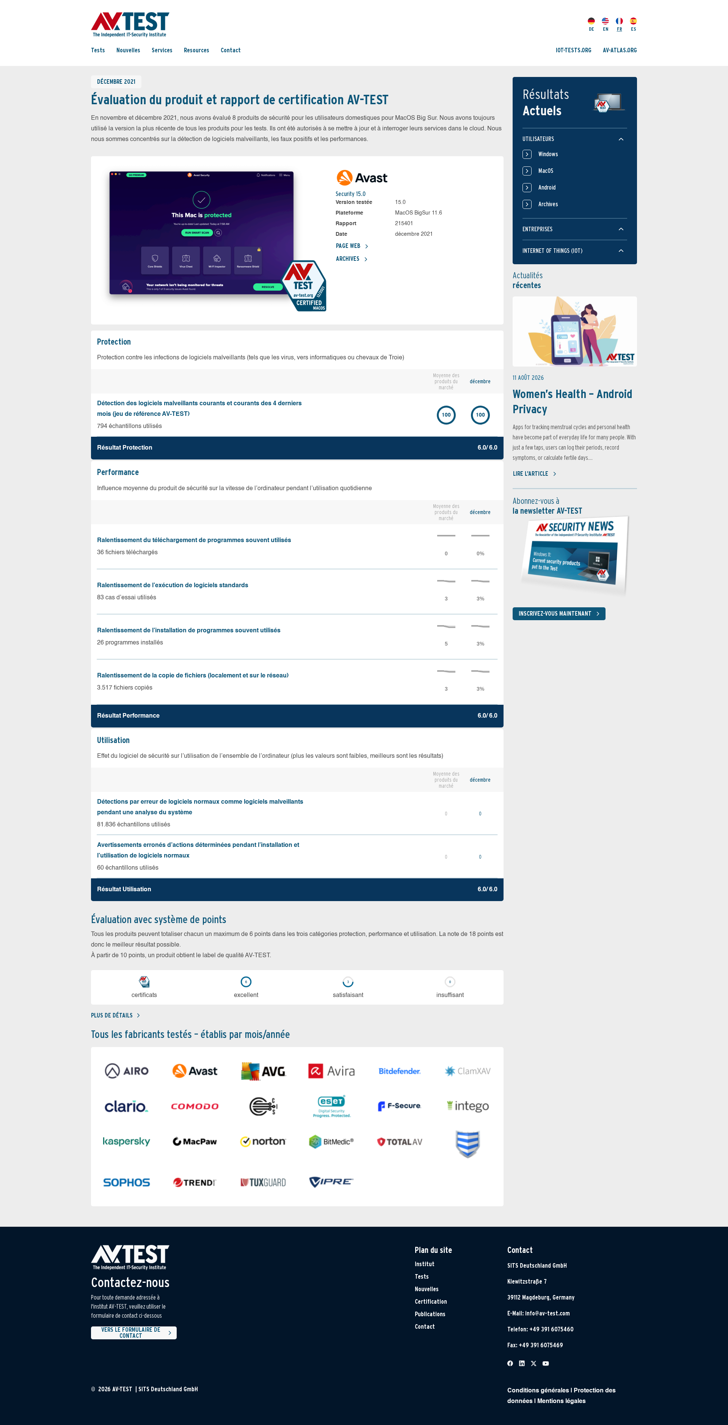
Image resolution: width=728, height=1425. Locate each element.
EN (605, 29)
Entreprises (537, 229)
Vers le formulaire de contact (130, 1332)
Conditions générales (538, 1391)
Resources (196, 50)
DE (591, 29)
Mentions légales (561, 1401)
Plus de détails (112, 1015)
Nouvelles (128, 50)
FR (619, 29)
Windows (548, 154)
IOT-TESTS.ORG (574, 50)
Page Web (348, 245)
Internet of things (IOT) (552, 250)
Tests (98, 50)
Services (162, 50)
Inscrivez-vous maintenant (555, 613)
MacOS (545, 170)
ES (633, 29)
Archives (347, 258)
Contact (231, 50)
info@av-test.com (547, 1313)
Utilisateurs (538, 139)
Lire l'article (530, 473)
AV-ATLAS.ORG (620, 50)
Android (546, 187)
